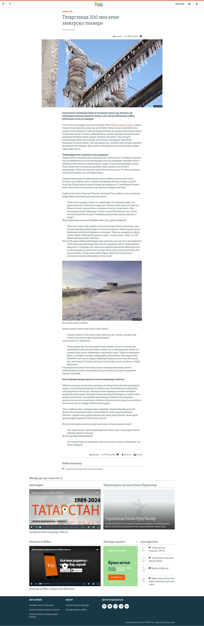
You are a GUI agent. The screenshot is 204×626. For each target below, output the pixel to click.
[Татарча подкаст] (196, 4)
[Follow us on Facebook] (104, 606)
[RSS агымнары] (126, 606)
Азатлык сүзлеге (114, 541)
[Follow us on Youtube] (110, 606)
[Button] (117, 36)
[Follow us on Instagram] (115, 606)
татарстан (67, 12)
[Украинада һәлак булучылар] (139, 509)
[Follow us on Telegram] (121, 606)
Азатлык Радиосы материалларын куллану (43, 615)
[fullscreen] (98, 527)
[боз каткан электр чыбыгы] (102, 320)
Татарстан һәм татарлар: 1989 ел (47, 493)
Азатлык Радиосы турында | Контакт (44, 610)
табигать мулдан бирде (121, 125)
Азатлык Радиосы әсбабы (76, 610)
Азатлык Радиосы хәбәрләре (77, 605)
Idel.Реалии (179, 4)
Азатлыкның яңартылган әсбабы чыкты (51, 550)
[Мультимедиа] (189, 4)
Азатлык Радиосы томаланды (41, 605)
